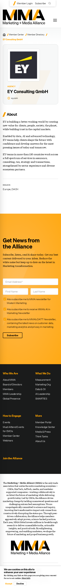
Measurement (42, 380)
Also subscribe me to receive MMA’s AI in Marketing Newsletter (28, 311)
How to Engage (12, 415)
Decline (20, 583)
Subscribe (40, 3)
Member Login (25, 3)
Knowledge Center (45, 427)
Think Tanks (41, 436)
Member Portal (43, 422)
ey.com (14, 98)
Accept (8, 584)
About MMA (9, 380)
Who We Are (10, 373)
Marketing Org (43, 384)
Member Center (16, 34)
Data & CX (40, 389)
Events (6, 422)
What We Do (42, 373)
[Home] (4, 34)
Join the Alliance (12, 458)
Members (8, 389)
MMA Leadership (12, 394)
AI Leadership (42, 394)
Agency (11, 86)
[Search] (50, 3)
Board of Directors (12, 384)
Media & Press (43, 432)
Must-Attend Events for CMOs (13, 429)
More (38, 415)
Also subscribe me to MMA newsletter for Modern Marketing (29, 301)
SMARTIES (41, 398)
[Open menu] (55, 20)
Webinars (8, 440)
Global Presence (11, 398)
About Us (40, 441)
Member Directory (35, 34)
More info (26, 578)
